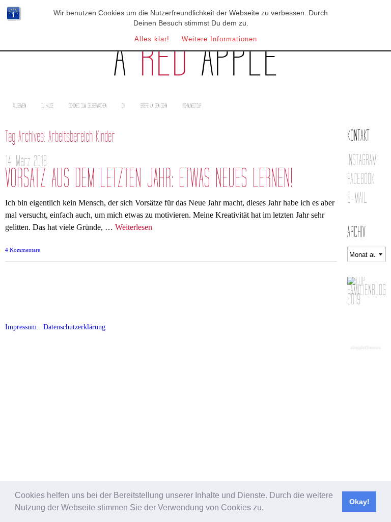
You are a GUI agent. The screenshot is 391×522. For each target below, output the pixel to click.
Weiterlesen (133, 227)
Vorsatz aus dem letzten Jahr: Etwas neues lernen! (149, 179)
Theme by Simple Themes (367, 348)
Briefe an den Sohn (154, 106)
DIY (123, 106)
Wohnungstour (191, 106)
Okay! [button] (359, 502)
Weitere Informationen (219, 39)
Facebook (360, 179)
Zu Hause (47, 106)
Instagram (362, 160)
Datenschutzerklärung (74, 327)
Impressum (21, 327)
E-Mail (357, 198)
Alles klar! (152, 39)
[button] (267, 508)
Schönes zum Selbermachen (87, 106)
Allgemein (19, 106)
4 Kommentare (22, 250)
